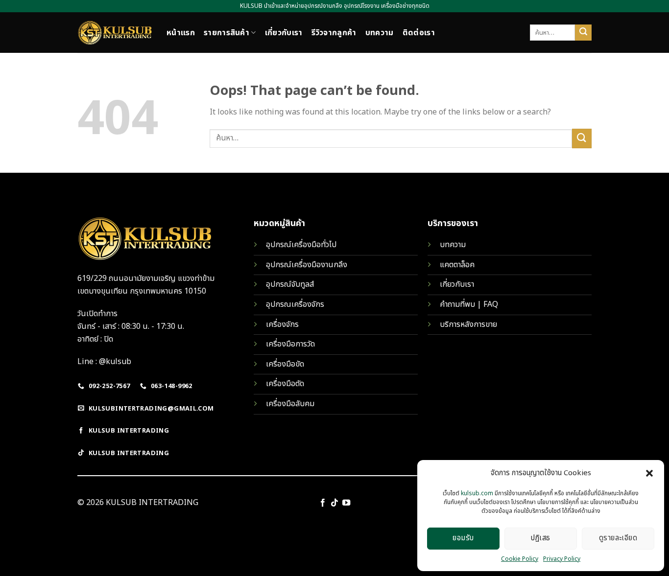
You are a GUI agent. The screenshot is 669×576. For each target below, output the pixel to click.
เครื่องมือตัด (285, 384)
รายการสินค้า (226, 33)
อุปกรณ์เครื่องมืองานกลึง (306, 265)
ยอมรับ (463, 538)
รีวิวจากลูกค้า (334, 33)
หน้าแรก (181, 33)
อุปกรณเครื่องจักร (295, 304)
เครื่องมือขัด (285, 364)
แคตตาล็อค (457, 265)
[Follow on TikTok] (334, 503)
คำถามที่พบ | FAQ (469, 304)
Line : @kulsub (104, 362)
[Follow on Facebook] (322, 503)
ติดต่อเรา (419, 33)
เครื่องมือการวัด (290, 344)
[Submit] (583, 32)
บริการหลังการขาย (468, 324)
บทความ (379, 33)
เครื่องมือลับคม (290, 404)
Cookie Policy (519, 558)
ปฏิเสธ (540, 538)
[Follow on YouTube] (346, 503)
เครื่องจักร (282, 324)
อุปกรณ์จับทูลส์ (290, 284)
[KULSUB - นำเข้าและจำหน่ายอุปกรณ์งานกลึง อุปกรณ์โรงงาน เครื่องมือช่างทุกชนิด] (114, 33)
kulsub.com (477, 493)
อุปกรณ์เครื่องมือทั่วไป (301, 245)
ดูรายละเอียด (618, 538)
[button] (649, 473)
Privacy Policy (561, 558)
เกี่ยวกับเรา (284, 33)
